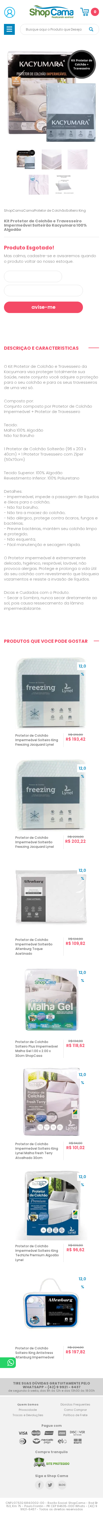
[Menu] (9, 29)
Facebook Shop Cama (39, 1485)
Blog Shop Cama (62, 1485)
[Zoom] (26, 159)
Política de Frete (75, 1415)
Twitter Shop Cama (49, 1485)
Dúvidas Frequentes (75, 1404)
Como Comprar (75, 1410)
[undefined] (51, 96)
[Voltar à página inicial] (52, 17)
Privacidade (28, 1410)
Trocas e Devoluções (27, 1415)
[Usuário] (9, 12)
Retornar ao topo (95, 1359)
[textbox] (59, 29)
